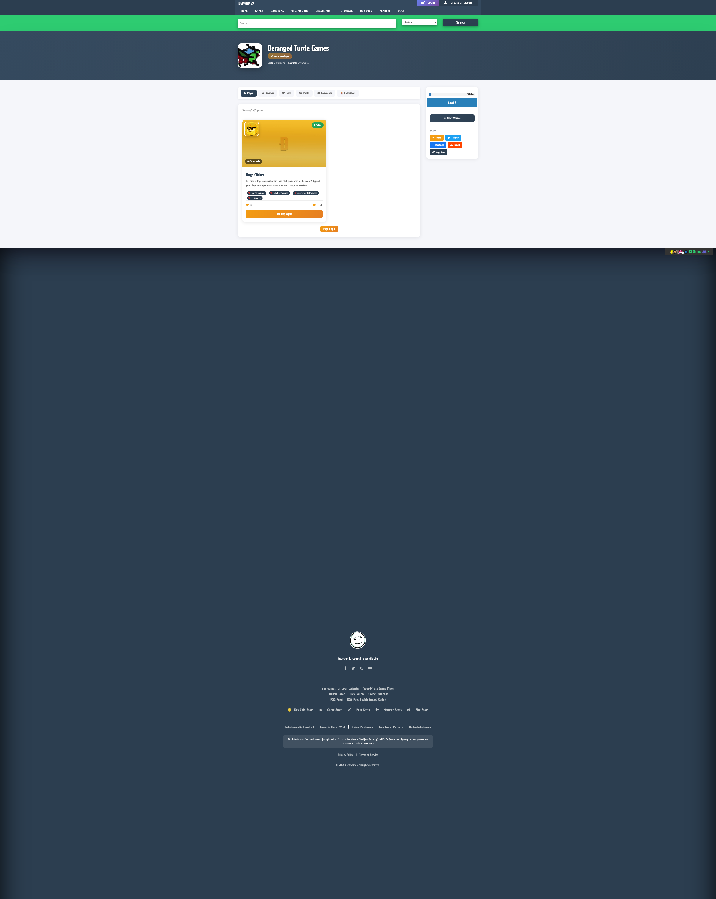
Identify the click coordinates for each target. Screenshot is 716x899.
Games (259, 11)
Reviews (270, 93)
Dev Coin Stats (302, 709)
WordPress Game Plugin (379, 688)
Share (438, 137)
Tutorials (346, 11)
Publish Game (337, 694)
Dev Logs (366, 11)
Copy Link (440, 152)
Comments (326, 93)
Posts (306, 93)
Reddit (457, 144)
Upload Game (299, 11)
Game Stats (333, 709)
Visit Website (453, 118)
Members (385, 11)
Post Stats (362, 709)
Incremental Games (307, 193)
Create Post (324, 11)
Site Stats (421, 709)
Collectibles (349, 93)
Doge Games (258, 193)
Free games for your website (340, 688)
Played (250, 93)
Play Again (286, 214)
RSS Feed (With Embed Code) (366, 699)
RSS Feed (336, 699)
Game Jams (277, 11)
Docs (401, 11)
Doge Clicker (255, 174)
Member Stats (392, 709)
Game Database (378, 694)
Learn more (368, 743)
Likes (288, 93)
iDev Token (357, 694)
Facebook (439, 144)
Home (244, 11)
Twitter (455, 137)
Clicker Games (281, 193)
